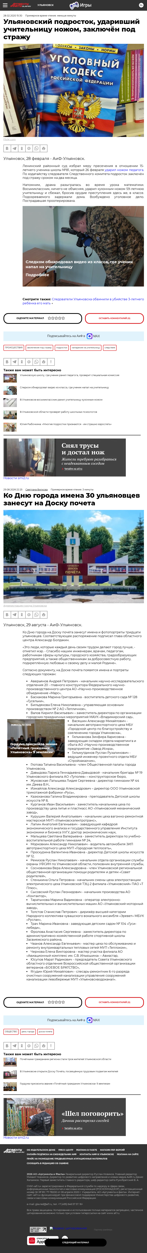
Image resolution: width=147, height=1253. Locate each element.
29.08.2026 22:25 (12, 489)
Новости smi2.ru (16, 478)
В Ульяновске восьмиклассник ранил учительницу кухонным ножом (61, 399)
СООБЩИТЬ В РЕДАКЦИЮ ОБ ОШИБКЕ (48, 1163)
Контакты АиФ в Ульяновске (97, 1154)
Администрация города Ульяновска (25, 605)
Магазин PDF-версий (112, 1150)
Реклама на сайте (128, 1154)
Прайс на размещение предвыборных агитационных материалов (67, 1159)
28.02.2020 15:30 (12, 15)
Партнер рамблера (103, 1230)
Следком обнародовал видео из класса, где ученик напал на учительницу (79, 264)
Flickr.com (9, 139)
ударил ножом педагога (124, 170)
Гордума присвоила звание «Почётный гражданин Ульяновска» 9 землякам (65, 1083)
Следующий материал (75, 1242)
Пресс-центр (65, 1150)
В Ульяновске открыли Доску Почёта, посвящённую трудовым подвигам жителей (69, 1071)
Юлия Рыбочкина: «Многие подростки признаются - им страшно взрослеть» (66, 424)
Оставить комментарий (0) (114, 318)
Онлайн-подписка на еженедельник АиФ (52, 1154)
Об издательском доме (41, 1150)
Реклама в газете (86, 1150)
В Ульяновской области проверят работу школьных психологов (58, 411)
